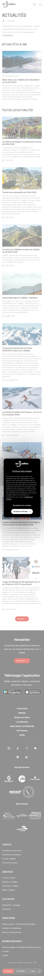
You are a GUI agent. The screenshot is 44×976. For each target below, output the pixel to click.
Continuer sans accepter (22, 471)
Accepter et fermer (20, 511)
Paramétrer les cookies (22, 505)
